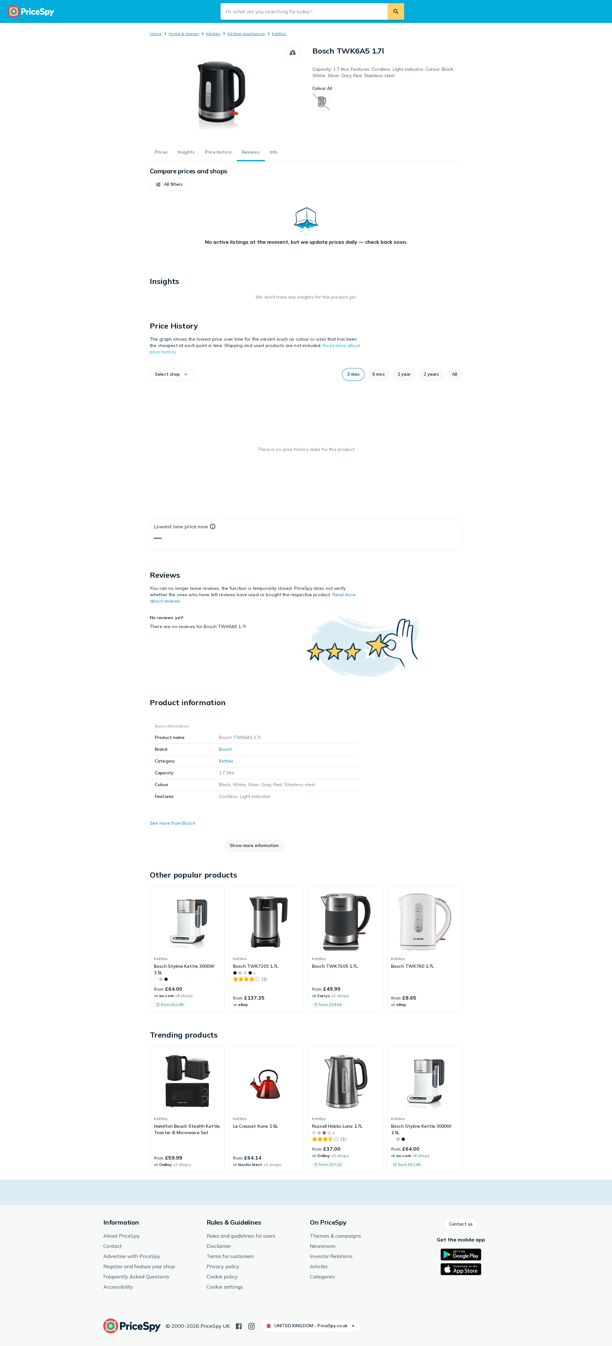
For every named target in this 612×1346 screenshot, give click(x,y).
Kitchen (213, 33)
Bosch (225, 749)
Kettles (279, 33)
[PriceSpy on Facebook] (239, 1325)
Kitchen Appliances (246, 33)
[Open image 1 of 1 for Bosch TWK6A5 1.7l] (218, 93)
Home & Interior (184, 33)
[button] (169, 184)
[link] (187, 948)
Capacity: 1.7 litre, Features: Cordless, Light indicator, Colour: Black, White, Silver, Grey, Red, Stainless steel (383, 72)
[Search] (396, 11)
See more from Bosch (172, 823)
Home (156, 33)
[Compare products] (293, 53)
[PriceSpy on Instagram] (251, 1325)
